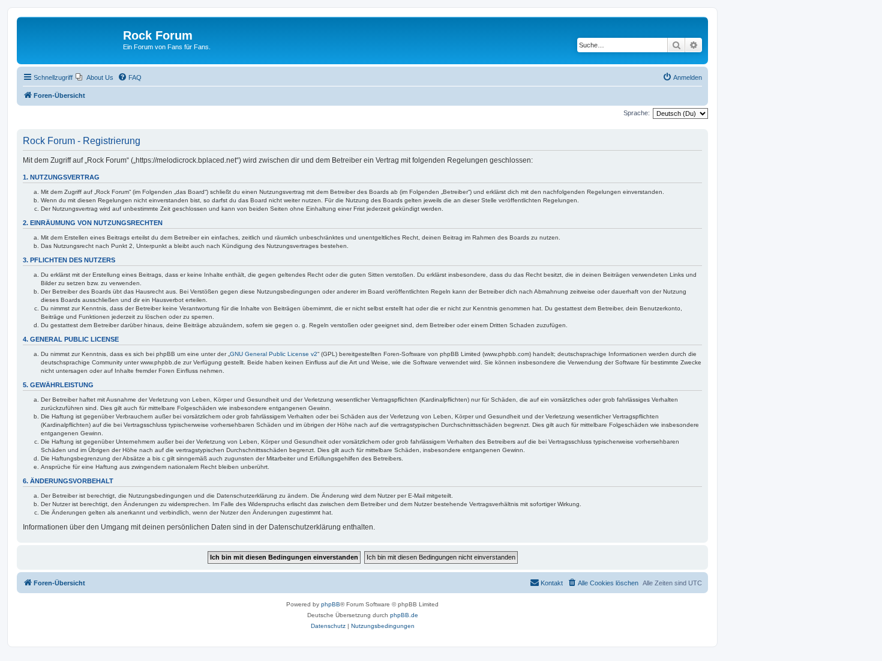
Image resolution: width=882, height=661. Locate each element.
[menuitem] (94, 77)
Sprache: (636, 112)
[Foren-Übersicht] (71, 39)
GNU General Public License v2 (273, 354)
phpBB (330, 604)
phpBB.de (404, 615)
